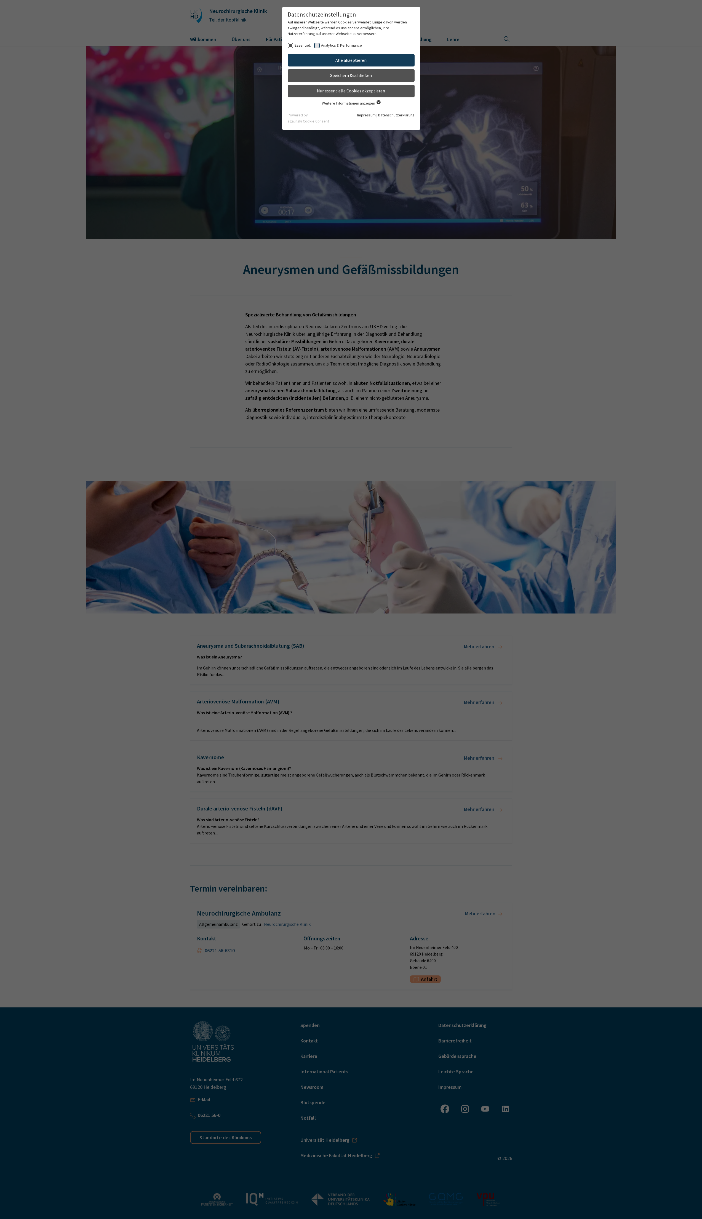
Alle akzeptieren (351, 60)
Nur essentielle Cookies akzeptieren (351, 91)
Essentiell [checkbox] (303, 45)
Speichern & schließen (351, 75)
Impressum (366, 115)
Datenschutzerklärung (396, 115)
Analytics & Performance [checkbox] (341, 45)
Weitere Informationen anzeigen (349, 103)
